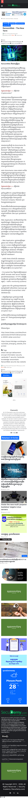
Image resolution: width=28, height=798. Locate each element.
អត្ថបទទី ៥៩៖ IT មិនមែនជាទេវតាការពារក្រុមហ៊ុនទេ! (12, 759)
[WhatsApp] (3, 797)
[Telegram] (4, 797)
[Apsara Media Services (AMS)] (14, 388)
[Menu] (2, 6)
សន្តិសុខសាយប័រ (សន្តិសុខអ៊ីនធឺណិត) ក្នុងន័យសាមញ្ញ (13, 755)
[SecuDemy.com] (14, 5)
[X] (2, 797)
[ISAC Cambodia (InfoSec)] (14, 13)
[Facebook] (0, 797)
